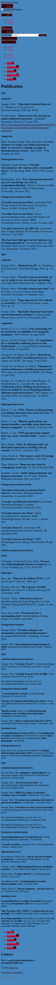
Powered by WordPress (11, 972)
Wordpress (13, 968)
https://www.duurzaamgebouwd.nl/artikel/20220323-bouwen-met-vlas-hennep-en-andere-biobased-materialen (28, 127)
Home (9, 20)
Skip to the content (9, 2)
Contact (10, 22)
